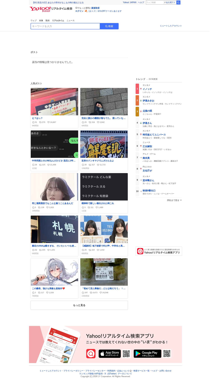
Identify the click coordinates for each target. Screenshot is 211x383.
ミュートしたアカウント (171, 26)
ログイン (79, 11)
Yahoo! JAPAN (129, 2)
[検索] (178, 2)
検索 (110, 26)
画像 (41, 20)
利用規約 (111, 371)
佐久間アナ (170, 2)
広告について (123, 371)
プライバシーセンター (95, 371)
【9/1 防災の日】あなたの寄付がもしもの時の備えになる (58, 2)
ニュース (71, 20)
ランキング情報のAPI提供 (91, 373)
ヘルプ (141, 2)
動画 (48, 20)
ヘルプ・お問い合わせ (161, 371)
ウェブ (34, 20)
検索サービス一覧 (141, 371)
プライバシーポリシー (73, 371)
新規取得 (95, 8)
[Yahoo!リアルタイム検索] (51, 7)
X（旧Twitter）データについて (118, 373)
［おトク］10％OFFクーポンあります (104, 11)
